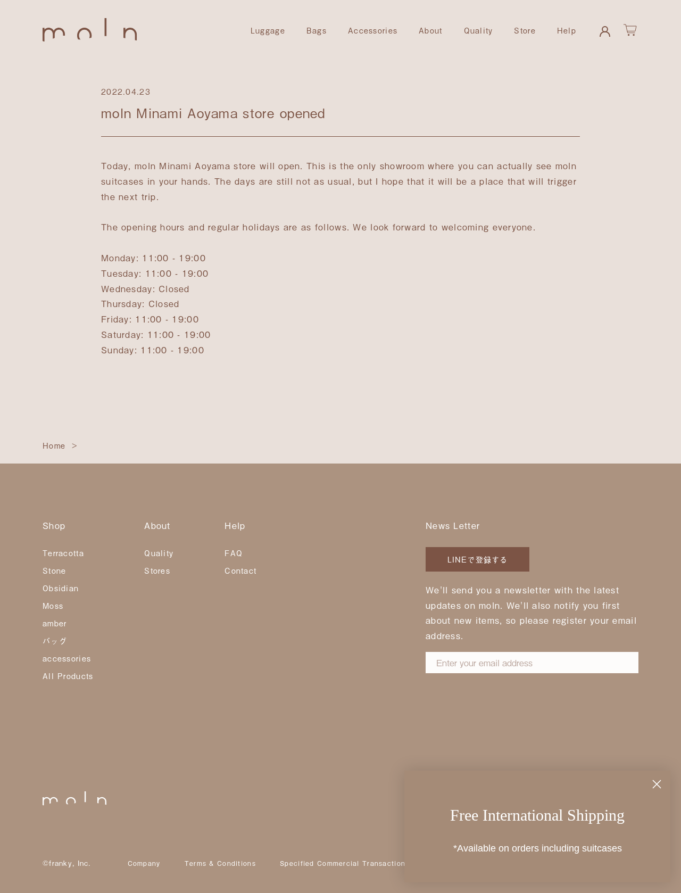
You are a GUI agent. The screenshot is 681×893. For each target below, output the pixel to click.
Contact (240, 570)
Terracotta (63, 552)
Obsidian (61, 587)
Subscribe (467, 719)
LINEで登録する (477, 559)
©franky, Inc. (67, 863)
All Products (68, 675)
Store (524, 30)
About (430, 30)
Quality (478, 30)
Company (144, 863)
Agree (473, 685)
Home (54, 445)
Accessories (372, 30)
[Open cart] (631, 30)
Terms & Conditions (220, 863)
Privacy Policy (463, 685)
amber (55, 623)
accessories (67, 658)
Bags (316, 30)
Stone (54, 570)
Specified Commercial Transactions (344, 863)
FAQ (234, 552)
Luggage (268, 30)
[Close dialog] (656, 784)
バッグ (55, 640)
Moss (53, 605)
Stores (157, 570)
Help (566, 30)
